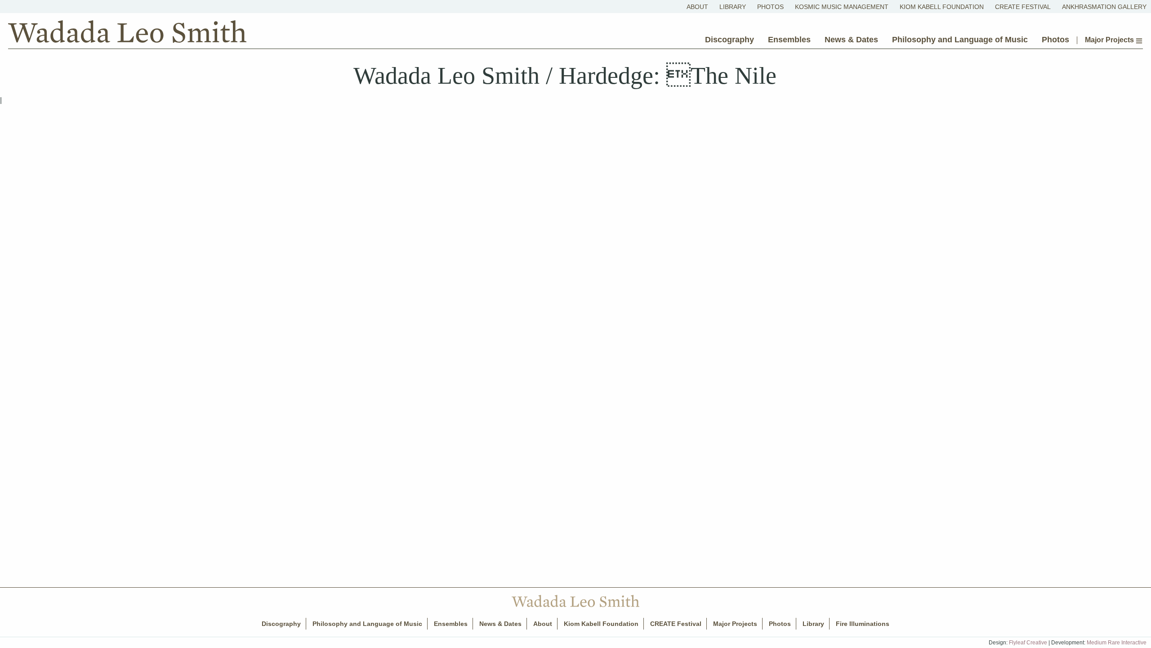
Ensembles (789, 39)
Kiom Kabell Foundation (942, 6)
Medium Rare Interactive (1117, 642)
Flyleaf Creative (1028, 642)
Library (732, 6)
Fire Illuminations (862, 623)
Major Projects (1110, 40)
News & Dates (851, 39)
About (697, 6)
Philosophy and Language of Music (960, 39)
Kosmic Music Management (841, 6)
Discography (729, 39)
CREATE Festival (1023, 6)
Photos (770, 6)
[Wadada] (127, 33)
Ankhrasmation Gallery (1104, 6)
